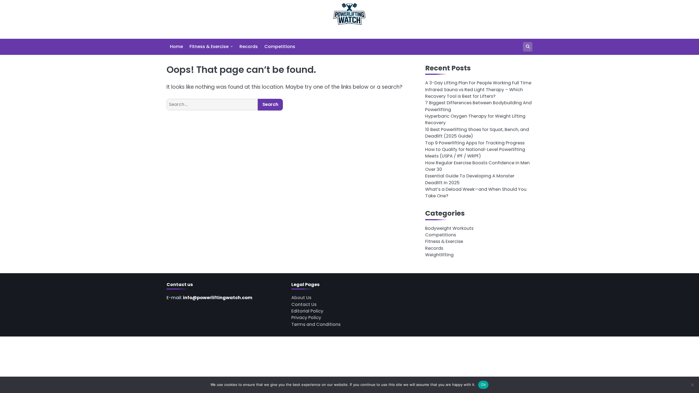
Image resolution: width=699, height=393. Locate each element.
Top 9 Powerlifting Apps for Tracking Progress (475, 143)
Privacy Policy (306, 317)
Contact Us (303, 304)
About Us (301, 297)
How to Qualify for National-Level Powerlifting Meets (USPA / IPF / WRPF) (475, 152)
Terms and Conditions (315, 324)
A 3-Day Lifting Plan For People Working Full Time (478, 83)
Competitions (279, 46)
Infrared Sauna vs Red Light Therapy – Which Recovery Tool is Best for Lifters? (474, 93)
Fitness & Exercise (209, 46)
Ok (483, 384)
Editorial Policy (307, 311)
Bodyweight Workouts (449, 228)
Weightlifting (439, 255)
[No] (692, 385)
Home (176, 46)
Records (248, 46)
